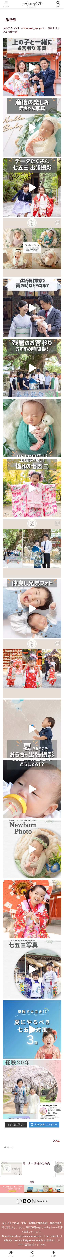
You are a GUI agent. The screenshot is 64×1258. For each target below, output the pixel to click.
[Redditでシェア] (39, 995)
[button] (58, 1168)
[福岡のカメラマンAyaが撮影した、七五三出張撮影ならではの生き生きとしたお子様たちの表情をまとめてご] (32, 668)
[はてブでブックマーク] (53, 995)
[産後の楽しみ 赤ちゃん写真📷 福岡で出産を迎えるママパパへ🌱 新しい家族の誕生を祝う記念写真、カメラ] (32, 127)
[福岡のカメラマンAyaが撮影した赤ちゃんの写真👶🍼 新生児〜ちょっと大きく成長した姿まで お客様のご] (32, 247)
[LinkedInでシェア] (39, 1005)
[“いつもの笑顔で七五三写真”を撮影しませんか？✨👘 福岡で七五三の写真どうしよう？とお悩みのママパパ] (32, 969)
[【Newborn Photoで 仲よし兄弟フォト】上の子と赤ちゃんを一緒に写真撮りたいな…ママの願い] (32, 608)
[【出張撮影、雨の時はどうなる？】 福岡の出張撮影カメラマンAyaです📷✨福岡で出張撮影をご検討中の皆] (32, 308)
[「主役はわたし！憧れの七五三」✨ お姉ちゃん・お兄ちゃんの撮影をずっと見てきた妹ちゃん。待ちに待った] (32, 488)
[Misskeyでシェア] (53, 986)
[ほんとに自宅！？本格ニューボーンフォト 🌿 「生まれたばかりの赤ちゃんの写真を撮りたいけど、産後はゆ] (32, 428)
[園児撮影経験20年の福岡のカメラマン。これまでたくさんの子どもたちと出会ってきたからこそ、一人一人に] (32, 1089)
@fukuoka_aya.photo (33, 28)
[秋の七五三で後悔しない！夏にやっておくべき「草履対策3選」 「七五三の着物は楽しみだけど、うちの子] (32, 1029)
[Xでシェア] (11, 986)
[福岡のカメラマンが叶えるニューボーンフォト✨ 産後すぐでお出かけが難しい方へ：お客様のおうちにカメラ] (32, 849)
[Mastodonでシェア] (25, 986)
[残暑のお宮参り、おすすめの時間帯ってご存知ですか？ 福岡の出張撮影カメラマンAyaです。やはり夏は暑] (32, 368)
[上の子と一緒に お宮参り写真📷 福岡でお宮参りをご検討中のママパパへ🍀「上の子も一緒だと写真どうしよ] (32, 67)
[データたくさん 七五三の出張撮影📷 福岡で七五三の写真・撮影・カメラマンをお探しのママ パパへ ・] (32, 187)
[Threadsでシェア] (25, 995)
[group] (27, 1169)
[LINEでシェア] (11, 1005)
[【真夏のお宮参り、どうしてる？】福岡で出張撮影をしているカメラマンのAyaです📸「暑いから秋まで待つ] (32, 789)
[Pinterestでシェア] (25, 1005)
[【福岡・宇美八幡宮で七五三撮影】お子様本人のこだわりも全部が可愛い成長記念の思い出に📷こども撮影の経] (32, 909)
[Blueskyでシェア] (39, 986)
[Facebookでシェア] (11, 995)
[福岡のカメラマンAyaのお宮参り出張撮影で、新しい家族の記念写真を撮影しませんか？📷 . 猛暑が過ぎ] (32, 548)
